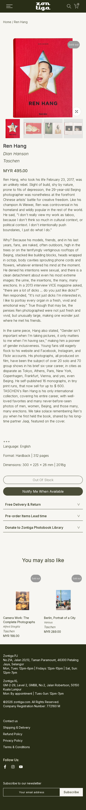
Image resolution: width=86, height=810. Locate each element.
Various (48, 622)
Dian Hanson (16, 153)
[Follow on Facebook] (5, 766)
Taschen (11, 160)
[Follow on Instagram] (13, 766)
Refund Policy (12, 734)
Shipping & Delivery (16, 727)
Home (7, 22)
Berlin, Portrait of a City (60, 618)
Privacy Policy (13, 740)
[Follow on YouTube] (21, 766)
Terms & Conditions (16, 747)
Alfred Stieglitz (11, 626)
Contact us (10, 721)
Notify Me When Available (43, 491)
